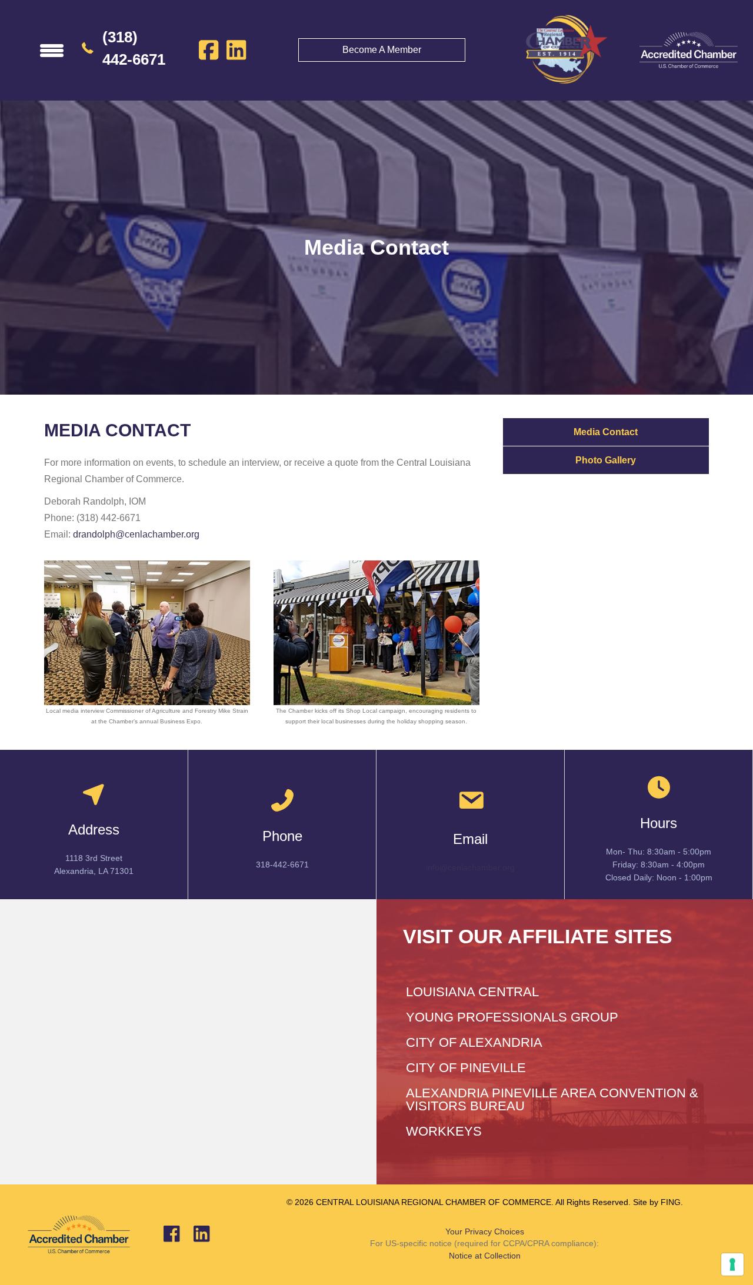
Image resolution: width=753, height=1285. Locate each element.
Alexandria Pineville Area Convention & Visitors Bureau (552, 1099)
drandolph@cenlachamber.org (136, 534)
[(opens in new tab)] (688, 49)
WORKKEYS (444, 1131)
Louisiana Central (472, 991)
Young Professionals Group (512, 1017)
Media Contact (606, 432)
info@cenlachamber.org (470, 867)
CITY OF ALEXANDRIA (474, 1042)
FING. (672, 1202)
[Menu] (51, 50)
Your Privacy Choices (484, 1231)
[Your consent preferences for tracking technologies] (732, 1264)
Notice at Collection (485, 1255)
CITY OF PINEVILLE (466, 1067)
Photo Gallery (605, 460)
